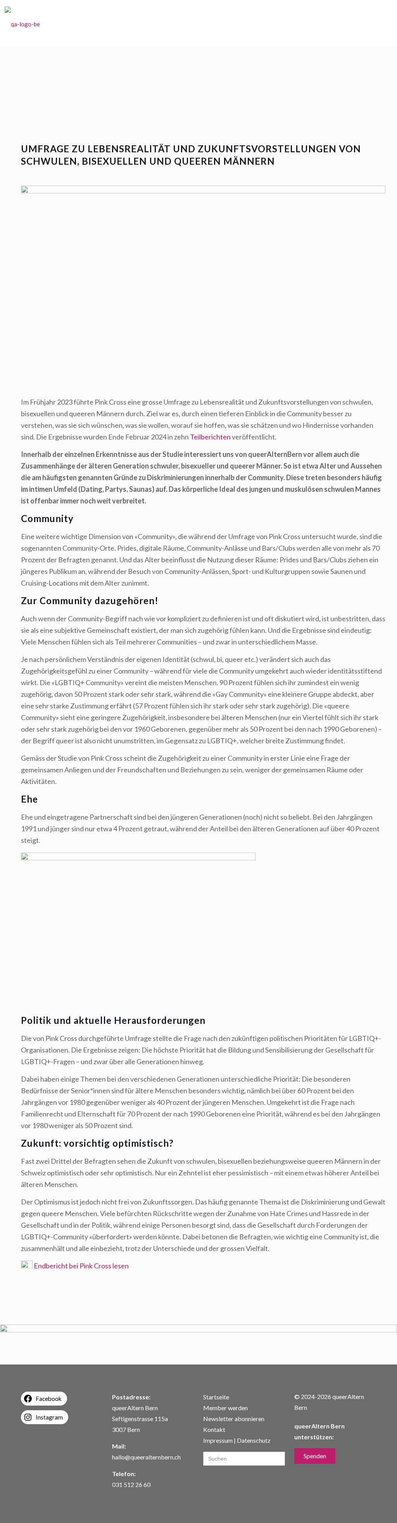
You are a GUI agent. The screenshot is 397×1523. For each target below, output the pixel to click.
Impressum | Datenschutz (237, 1440)
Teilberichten (210, 436)
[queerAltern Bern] (22, 23)
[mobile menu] (380, 23)
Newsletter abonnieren (233, 1418)
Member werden (225, 1407)
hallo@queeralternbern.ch (146, 1457)
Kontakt (214, 1429)
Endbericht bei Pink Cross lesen (81, 1265)
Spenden (315, 1455)
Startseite (216, 1397)
